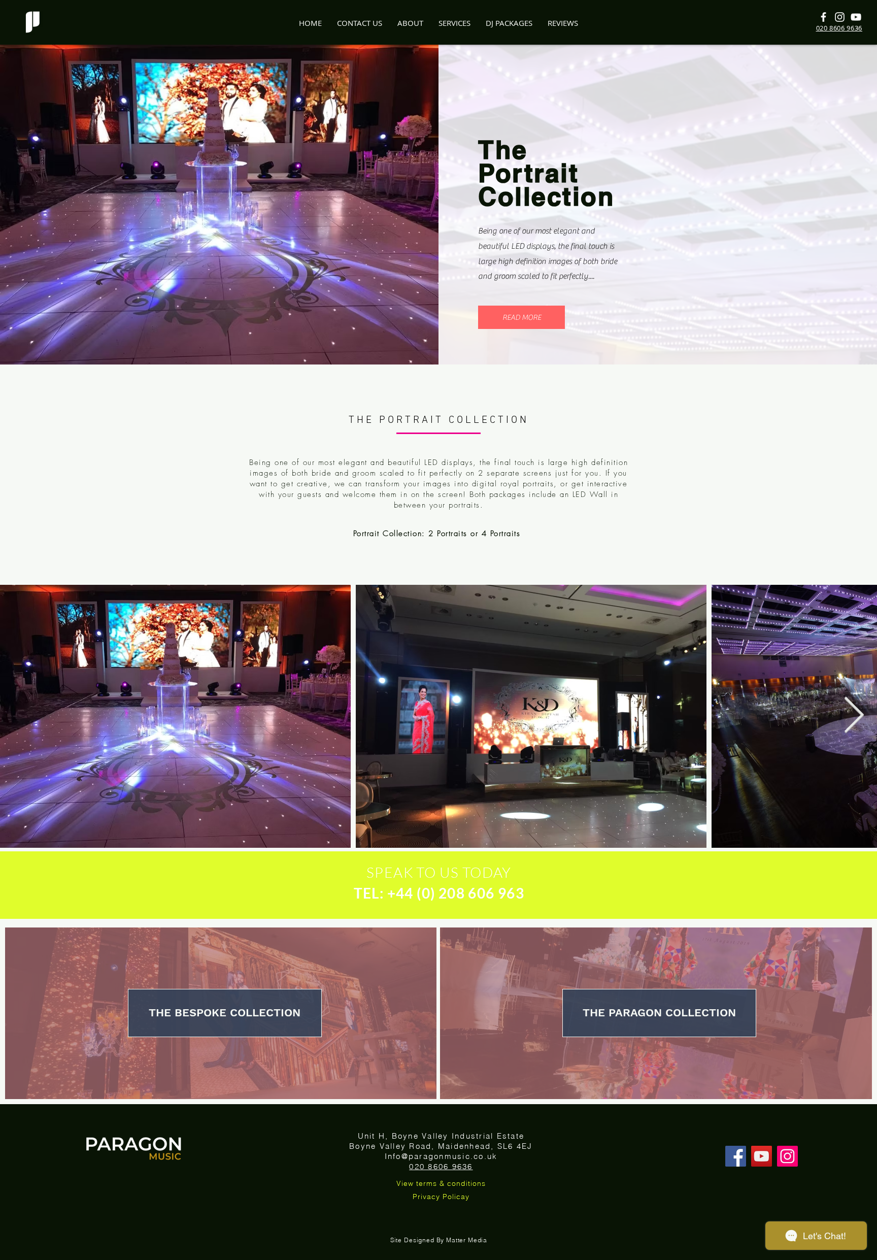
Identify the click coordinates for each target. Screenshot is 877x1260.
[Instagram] (787, 1156)
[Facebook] (735, 1156)
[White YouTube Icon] (856, 17)
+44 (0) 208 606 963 (456, 893)
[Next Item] (853, 716)
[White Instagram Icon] (839, 17)
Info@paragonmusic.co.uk (441, 1156)
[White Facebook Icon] (823, 17)
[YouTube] (761, 1156)
